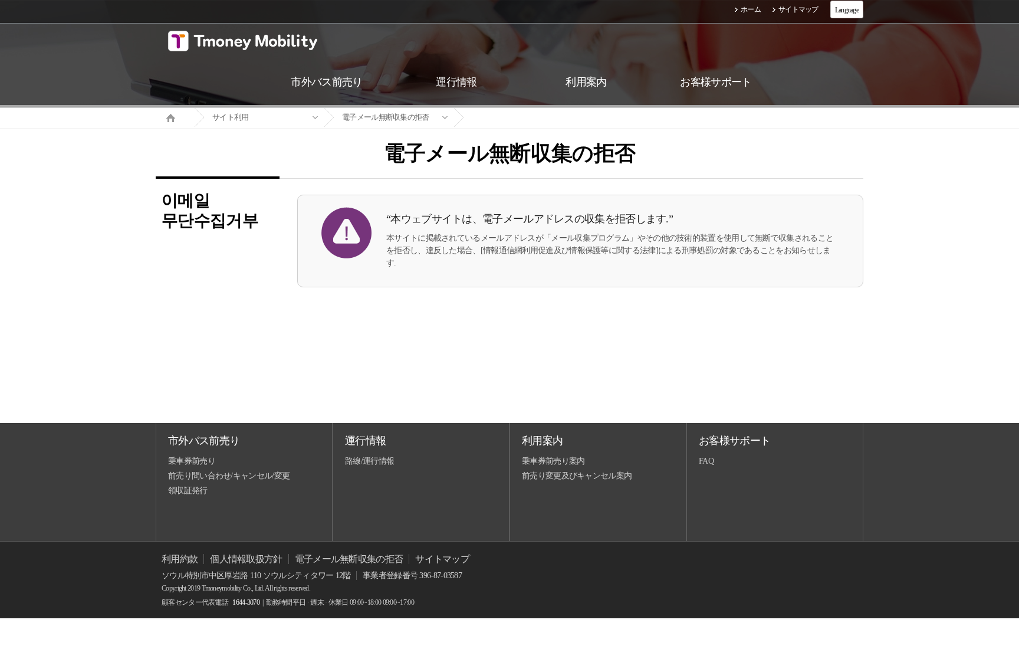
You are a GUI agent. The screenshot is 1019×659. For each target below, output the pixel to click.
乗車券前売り (191, 461)
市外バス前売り (203, 441)
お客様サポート (734, 441)
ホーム (751, 9)
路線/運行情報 (369, 461)
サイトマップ (798, 9)
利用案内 (542, 441)
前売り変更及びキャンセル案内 (577, 475)
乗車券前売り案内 (553, 461)
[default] (519, 117)
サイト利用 (230, 117)
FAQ (706, 461)
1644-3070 (245, 602)
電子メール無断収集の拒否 (385, 117)
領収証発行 (188, 490)
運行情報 (365, 441)
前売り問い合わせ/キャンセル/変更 (229, 475)
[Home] (175, 117)
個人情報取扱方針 (246, 559)
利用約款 (180, 559)
